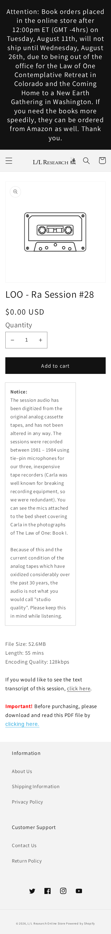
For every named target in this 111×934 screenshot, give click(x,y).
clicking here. (22, 724)
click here (78, 688)
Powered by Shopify (80, 923)
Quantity (18, 324)
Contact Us (24, 845)
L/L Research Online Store (46, 923)
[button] (9, 160)
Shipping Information (35, 786)
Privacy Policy (27, 801)
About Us (22, 771)
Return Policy (27, 861)
